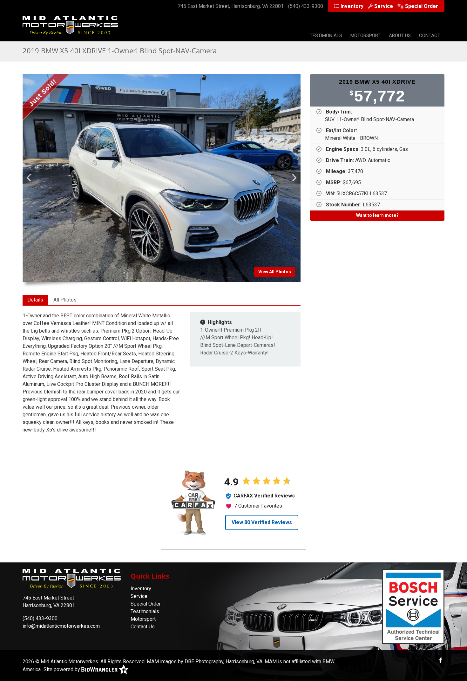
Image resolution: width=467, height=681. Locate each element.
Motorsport (365, 35)
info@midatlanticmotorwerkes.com (61, 626)
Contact (429, 35)
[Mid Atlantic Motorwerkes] (70, 29)
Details (35, 300)
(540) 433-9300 (305, 6)
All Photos (65, 300)
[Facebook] (440, 660)
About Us (400, 35)
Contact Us (143, 627)
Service (383, 6)
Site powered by (62, 669)
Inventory (352, 6)
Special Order (421, 6)
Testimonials (326, 35)
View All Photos (274, 271)
